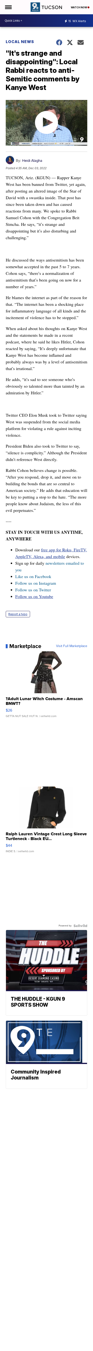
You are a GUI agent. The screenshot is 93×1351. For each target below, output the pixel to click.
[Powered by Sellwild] (80, 925)
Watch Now (79, 7)
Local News (20, 41)
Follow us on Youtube (34, 596)
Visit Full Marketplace (71, 646)
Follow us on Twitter (33, 590)
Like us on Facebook (33, 576)
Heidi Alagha (32, 160)
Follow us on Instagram (35, 583)
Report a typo (17, 614)
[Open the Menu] (8, 7)
